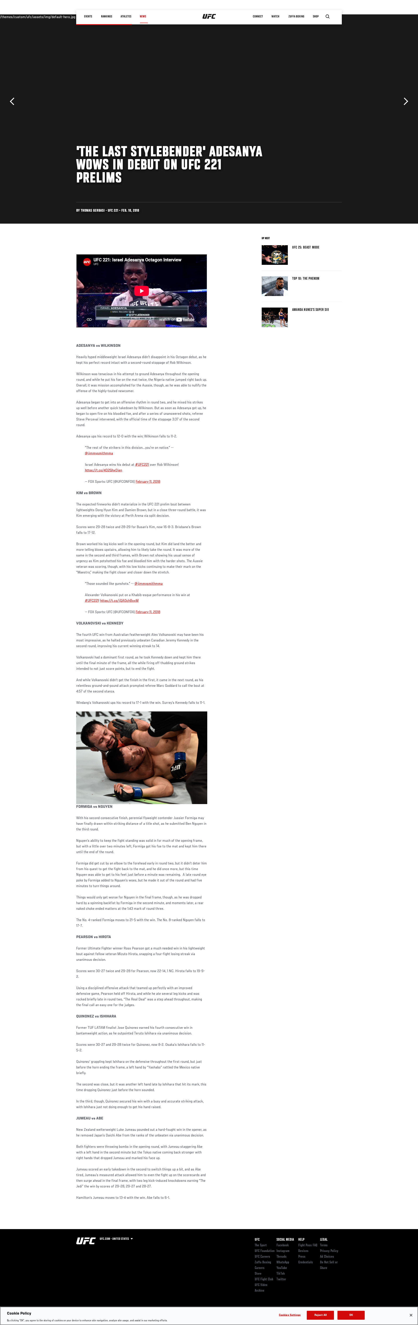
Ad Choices (327, 1257)
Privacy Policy (329, 1251)
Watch (275, 16)
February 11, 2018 (148, 482)
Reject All (320, 1315)
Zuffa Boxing (296, 16)
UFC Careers (262, 1257)
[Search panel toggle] (327, 16)
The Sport (261, 1245)
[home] (209, 16)
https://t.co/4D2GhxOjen (103, 471)
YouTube (281, 1268)
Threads (281, 1257)
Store (258, 1274)
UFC (257, 1240)
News (143, 16)
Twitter (281, 1279)
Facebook (282, 1245)
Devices (303, 1251)
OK (351, 1315)
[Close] (411, 1315)
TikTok (280, 1274)
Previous (13, 101)
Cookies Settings (290, 1315)
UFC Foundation (265, 1251)
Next (404, 101)
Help (301, 1240)
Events (88, 16)
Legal (323, 1240)
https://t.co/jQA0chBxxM (119, 601)
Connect (258, 16)
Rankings (106, 16)
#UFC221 (142, 465)
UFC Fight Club (264, 1279)
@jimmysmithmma (99, 454)
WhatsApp (282, 1262)
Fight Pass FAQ (307, 1245)
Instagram (282, 1251)
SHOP (316, 16)
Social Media (285, 1240)
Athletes (126, 16)
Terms (324, 1245)
